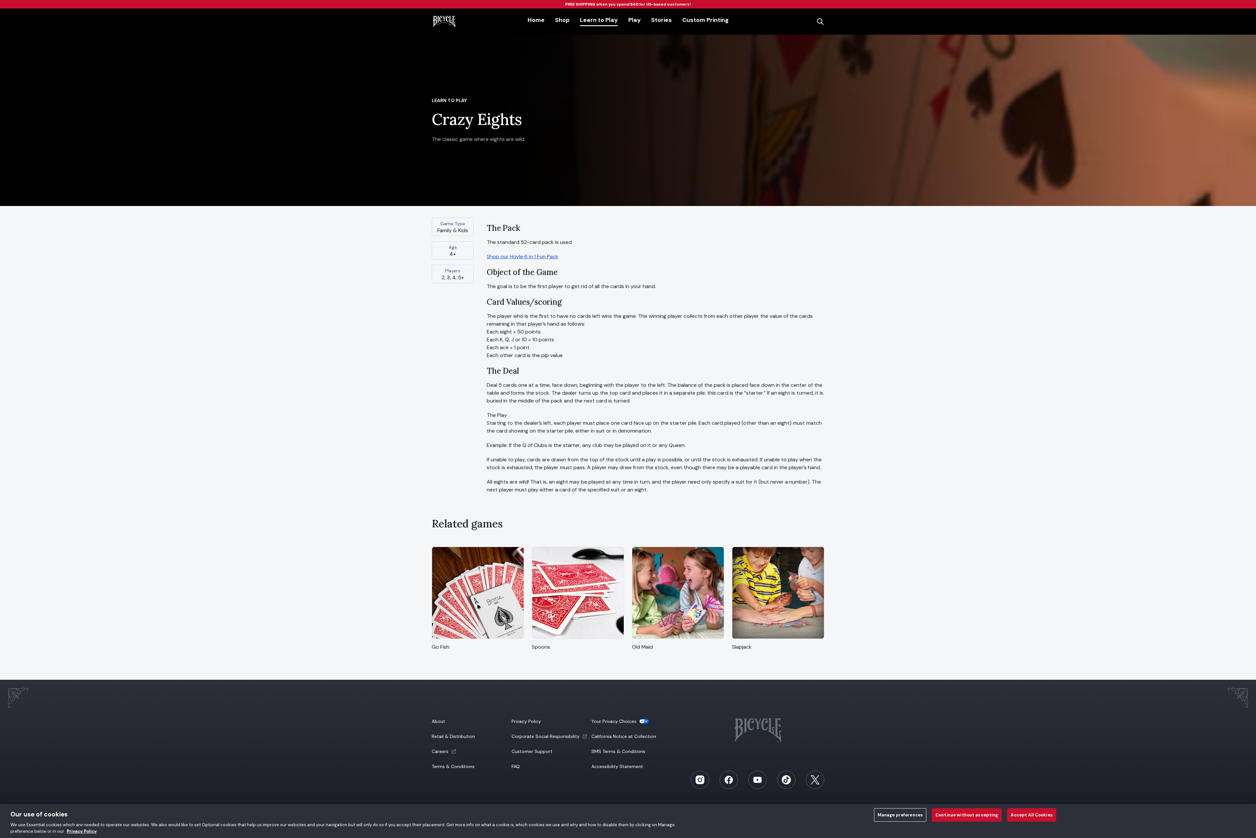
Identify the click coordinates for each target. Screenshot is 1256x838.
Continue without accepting (966, 815)
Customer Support (532, 751)
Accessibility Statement (617, 766)
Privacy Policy (526, 721)
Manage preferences (900, 815)
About (438, 721)
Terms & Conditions (453, 766)
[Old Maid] (678, 639)
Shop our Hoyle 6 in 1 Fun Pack (522, 256)
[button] (471, 751)
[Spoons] (578, 639)
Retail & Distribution (453, 736)
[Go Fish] (478, 639)
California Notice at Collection (623, 736)
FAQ (516, 766)
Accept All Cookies (1031, 815)
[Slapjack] (778, 639)
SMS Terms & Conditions (618, 751)
